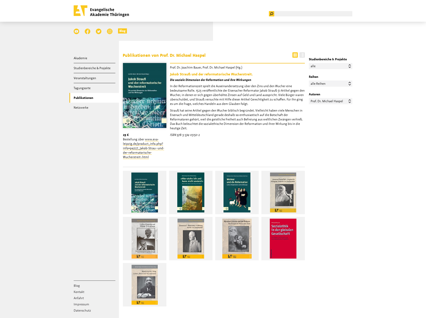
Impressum (81, 304)
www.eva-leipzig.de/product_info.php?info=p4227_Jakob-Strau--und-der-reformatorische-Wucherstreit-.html (143, 148)
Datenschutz (82, 310)
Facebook (87, 31)
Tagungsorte (82, 88)
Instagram (109, 31)
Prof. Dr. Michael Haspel (327, 101)
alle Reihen (318, 83)
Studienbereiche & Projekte (92, 68)
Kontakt (79, 292)
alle (313, 66)
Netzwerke (81, 107)
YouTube (76, 31)
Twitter (98, 31)
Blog (122, 31)
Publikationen (83, 98)
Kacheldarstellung (295, 55)
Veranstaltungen (85, 78)
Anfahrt (79, 298)
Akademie (80, 58)
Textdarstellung (302, 55)
